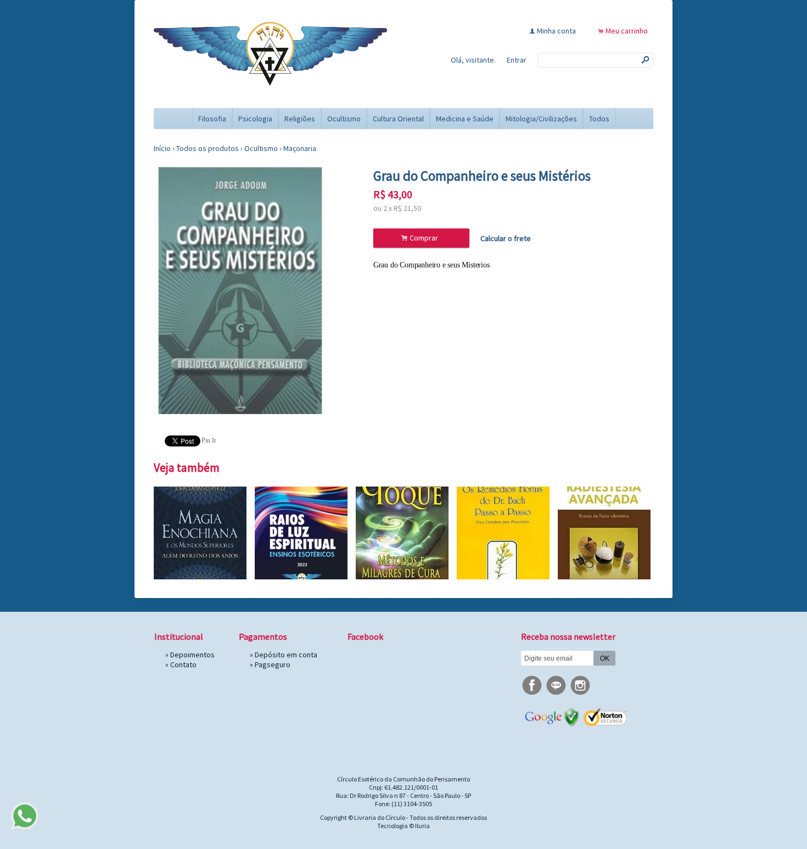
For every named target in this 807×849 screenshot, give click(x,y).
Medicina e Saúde (465, 119)
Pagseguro (272, 664)
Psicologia (255, 119)
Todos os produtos (207, 148)
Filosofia (212, 119)
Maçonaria (299, 148)
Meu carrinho (627, 31)
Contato (183, 664)
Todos (599, 119)
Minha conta (556, 31)
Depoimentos (192, 655)
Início (162, 148)
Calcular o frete (505, 238)
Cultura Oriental (398, 119)
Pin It (208, 440)
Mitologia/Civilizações (541, 119)
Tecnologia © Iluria (403, 826)
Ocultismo (344, 119)
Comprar (421, 238)
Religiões (299, 119)
